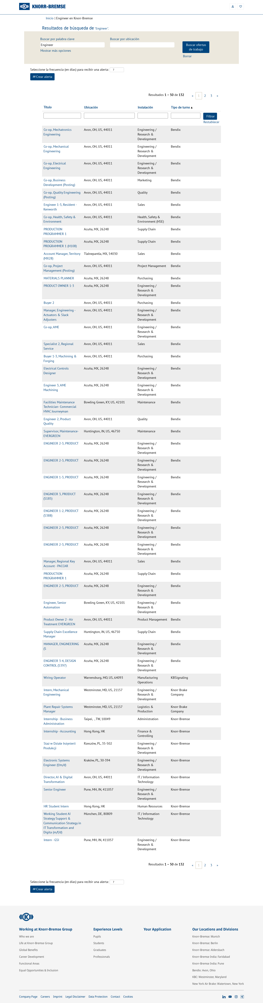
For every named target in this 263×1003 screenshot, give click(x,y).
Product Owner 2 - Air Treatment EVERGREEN (59, 621)
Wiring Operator (55, 678)
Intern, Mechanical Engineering (56, 692)
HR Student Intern (56, 806)
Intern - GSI (51, 840)
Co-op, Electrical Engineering (54, 165)
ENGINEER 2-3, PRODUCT (61, 443)
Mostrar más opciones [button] (55, 50)
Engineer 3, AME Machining (54, 387)
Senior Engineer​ (55, 789)
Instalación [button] (145, 107)
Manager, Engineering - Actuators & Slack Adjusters (59, 314)
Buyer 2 (49, 303)
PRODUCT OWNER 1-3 (59, 286)
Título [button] (48, 107)
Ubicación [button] (91, 107)
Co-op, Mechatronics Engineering (57, 132)
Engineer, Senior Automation (54, 605)
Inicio (49, 18)
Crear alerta (43, 77)
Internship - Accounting (60, 731)
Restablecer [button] (211, 122)
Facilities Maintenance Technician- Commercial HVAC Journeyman (59, 406)
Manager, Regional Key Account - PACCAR (59, 563)
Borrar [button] (187, 56)
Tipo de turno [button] (181, 107)
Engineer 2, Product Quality (57, 421)
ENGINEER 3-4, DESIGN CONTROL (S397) (59, 663)
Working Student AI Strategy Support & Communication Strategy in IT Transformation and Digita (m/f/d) (62, 823)
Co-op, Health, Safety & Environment (59, 219)
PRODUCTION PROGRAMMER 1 (55, 231)
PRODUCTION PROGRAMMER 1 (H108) (60, 243)
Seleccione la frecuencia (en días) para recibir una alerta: (69, 69)
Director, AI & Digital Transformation (57, 779)
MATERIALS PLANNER (59, 278)
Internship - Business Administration (58, 721)
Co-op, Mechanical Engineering (56, 148)
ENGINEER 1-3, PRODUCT (61, 477)
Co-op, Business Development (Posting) (59, 182)
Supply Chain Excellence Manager (60, 634)
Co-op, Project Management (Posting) (59, 268)
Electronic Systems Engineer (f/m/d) (56, 762)
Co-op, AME (51, 327)
